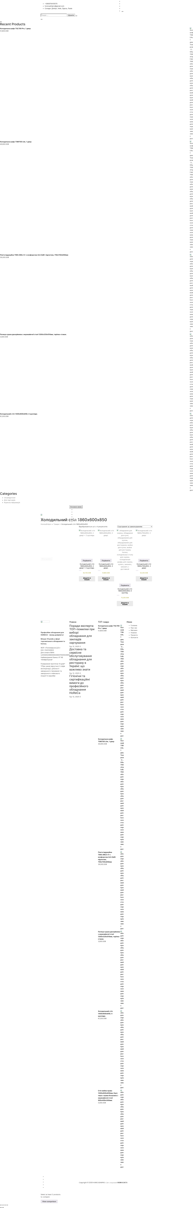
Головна (76, 510)
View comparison (49, 1201)
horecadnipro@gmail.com (54, 6)
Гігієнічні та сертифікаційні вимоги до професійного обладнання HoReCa (79, 684)
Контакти (77, 522)
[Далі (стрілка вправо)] (3, 1207)
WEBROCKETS (122, 1183)
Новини (76, 517)
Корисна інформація (12, 502)
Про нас (76, 512)
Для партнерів (9, 500)
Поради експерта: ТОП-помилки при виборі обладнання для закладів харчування (81, 634)
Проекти (76, 519)
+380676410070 (51, 4)
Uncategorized (9, 498)
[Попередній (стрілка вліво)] (1, 1207)
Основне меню (76, 507)
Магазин (76, 514)
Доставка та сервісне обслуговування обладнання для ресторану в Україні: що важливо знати (80, 659)
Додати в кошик (87, 579)
